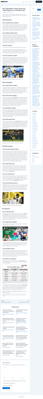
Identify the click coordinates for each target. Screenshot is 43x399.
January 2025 (34, 140)
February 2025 (34, 138)
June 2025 (34, 134)
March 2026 (34, 120)
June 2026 (34, 116)
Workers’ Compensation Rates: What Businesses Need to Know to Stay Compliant (22, 344)
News (23, 1)
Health (27, 1)
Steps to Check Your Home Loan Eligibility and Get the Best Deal (8, 344)
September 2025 (35, 129)
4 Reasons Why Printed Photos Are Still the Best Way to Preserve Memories (21, 328)
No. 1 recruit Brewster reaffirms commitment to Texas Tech (36, 38)
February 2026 (34, 122)
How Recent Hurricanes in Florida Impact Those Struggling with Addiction (21, 320)
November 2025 (35, 126)
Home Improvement (35, 156)
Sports (30, 1)
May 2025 (34, 135)
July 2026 (34, 114)
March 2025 (34, 137)
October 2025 (34, 128)
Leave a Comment (18, 312)
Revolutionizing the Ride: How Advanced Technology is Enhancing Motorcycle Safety (9, 352)
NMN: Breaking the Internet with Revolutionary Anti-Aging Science (8, 320)
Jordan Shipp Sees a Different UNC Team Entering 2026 (35, 29)
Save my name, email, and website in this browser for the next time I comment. (15, 380)
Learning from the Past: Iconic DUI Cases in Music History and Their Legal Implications (22, 337)
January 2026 (34, 123)
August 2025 (34, 131)
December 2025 (35, 125)
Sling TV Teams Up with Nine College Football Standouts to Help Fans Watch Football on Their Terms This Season (36, 34)
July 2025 (34, 132)
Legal (33, 158)
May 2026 (34, 117)
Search (33, 8)
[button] (39, 2)
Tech (33, 1)
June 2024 (34, 146)
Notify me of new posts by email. (7, 385)
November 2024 (35, 143)
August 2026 (34, 113)
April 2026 (34, 119)
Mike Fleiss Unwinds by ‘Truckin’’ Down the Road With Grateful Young (8, 311)
